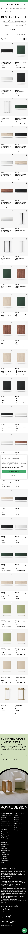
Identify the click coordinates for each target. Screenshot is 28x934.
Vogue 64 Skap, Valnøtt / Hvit (20, 343)
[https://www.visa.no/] (3, 922)
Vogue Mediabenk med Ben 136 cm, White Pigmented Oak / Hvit (20, 594)
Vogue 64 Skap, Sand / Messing (6, 678)
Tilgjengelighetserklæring (7, 835)
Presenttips (4, 848)
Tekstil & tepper (18, 823)
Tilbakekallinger (5, 837)
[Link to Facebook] (2, 916)
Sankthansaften (5, 854)
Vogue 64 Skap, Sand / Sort (20, 650)
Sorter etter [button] (20, 34)
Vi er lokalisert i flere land (7, 879)
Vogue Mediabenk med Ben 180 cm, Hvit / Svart (20, 426)
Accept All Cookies (14, 471)
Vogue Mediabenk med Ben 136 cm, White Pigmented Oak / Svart (6, 594)
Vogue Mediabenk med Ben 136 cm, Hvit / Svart (20, 538)
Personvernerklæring (6, 825)
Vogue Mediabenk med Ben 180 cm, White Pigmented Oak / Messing (20, 175)
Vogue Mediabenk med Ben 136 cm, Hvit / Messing (6, 175)
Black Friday (4, 858)
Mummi (3, 852)
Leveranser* (4, 827)
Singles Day (4, 856)
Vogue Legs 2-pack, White (19, 259)
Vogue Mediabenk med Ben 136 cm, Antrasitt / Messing (20, 147)
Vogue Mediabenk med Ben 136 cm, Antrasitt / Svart (20, 510)
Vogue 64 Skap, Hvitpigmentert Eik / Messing (5, 315)
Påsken (3, 846)
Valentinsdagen (5, 844)
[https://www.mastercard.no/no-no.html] (7, 922)
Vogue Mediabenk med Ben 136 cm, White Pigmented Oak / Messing (6, 147)
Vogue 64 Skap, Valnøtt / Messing (20, 287)
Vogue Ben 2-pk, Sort (20, 230)
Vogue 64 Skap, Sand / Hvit (20, 678)
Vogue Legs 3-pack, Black (5, 259)
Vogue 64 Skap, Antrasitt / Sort (4, 399)
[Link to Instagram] (6, 916)
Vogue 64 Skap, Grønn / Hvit (20, 63)
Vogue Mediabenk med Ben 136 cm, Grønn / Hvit (20, 566)
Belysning (16, 817)
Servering (16, 819)
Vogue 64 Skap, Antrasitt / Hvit (18, 399)
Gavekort (3, 817)
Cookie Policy (4, 831)
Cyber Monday (5, 860)
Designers (3, 833)
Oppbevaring (17, 827)
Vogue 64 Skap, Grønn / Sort (20, 315)
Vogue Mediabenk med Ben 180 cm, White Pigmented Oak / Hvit (6, 510)
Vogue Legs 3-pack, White (5, 119)
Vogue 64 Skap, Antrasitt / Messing (19, 91)
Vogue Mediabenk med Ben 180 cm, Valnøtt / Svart (20, 454)
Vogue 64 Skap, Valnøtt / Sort (6, 343)
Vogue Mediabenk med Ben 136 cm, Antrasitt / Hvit (6, 538)
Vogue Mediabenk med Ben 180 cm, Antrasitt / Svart (6, 63)
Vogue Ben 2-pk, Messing (4, 706)
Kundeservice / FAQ (6, 815)
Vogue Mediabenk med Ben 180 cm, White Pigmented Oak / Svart (20, 482)
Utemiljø (16, 829)
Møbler (16, 815)
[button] (24, 4)
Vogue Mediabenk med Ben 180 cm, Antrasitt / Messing (20, 203)
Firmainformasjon (5, 821)
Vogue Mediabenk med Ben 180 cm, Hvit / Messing (6, 231)
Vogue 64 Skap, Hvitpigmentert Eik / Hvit (20, 371)
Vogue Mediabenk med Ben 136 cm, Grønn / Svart (6, 566)
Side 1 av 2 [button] (13, 714)
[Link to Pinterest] (9, 916)
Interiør (16, 821)
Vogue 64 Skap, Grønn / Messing (6, 287)
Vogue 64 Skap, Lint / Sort (5, 622)
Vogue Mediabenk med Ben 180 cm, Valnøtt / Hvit (6, 482)
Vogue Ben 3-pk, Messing (18, 706)
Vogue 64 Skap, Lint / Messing (20, 622)
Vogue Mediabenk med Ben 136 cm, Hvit (6, 91)
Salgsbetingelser (5, 823)
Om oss (3, 819)
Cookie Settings (14, 475)
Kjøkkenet (16, 825)
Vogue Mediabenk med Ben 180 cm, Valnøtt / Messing (6, 203)
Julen (2, 862)
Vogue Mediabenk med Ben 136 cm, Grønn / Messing (20, 119)
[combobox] (21, 34)
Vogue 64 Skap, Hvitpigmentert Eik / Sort (5, 371)
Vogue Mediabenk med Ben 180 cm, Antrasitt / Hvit (6, 426)
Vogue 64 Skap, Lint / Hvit (5, 650)
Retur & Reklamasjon (6, 829)
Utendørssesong (5, 850)
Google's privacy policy (14, 467)
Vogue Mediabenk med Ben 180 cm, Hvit (6, 454)
